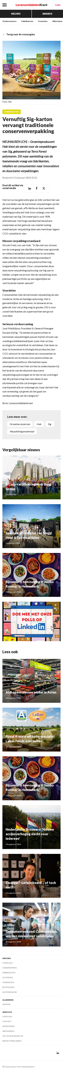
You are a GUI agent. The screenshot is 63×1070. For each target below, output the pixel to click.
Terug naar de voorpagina (20, 34)
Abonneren (8, 1031)
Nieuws (16, 13)
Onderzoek (8, 982)
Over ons (7, 1016)
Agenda (6, 1004)
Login (58, 5)
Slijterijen (57, 21)
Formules (42, 21)
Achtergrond (9, 992)
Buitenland (8, 987)
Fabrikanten (27, 21)
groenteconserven (20, 424)
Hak (39, 424)
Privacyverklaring (12, 1041)
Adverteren (8, 1026)
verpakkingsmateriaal (22, 431)
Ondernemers (9, 21)
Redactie (7, 177)
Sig (49, 424)
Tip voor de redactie (12, 1036)
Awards (47, 13)
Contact (6, 1021)
